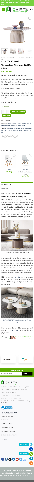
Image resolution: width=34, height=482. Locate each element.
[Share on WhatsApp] (3, 136)
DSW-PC (25, 170)
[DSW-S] (8, 160)
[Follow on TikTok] (10, 459)
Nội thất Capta (12, 330)
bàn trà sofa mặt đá (17, 130)
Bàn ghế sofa (20, 123)
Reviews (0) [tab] (5, 188)
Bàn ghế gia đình (11, 57)
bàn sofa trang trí (27, 128)
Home (3, 57)
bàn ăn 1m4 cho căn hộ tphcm (16, 473)
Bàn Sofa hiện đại (12, 125)
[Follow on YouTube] (17, 459)
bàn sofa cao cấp (8, 128)
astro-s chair (12, 470)
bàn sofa (17, 277)
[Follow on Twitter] (13, 459)
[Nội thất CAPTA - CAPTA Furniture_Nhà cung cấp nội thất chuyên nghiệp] (17, 9)
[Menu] (3, 9)
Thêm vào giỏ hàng (18, 112)
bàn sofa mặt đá (18, 128)
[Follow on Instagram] (6, 459)
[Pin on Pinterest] (16, 136)
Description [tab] (6, 184)
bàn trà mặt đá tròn (6, 130)
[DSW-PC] (25, 160)
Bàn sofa (26, 123)
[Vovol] (8, 359)
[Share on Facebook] (6, 136)
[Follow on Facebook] (2, 459)
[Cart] (31, 9)
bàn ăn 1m (21, 470)
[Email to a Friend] (13, 136)
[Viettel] (25, 359)
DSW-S (9, 170)
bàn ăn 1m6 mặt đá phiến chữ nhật (16, 475)
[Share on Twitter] (10, 136)
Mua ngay (6, 115)
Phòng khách (20, 57)
